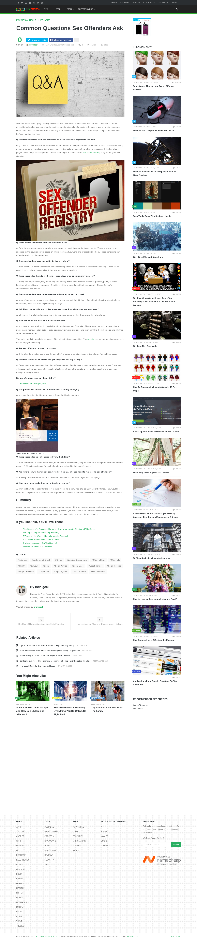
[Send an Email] (30, 3)
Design (20, 846)
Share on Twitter (39, 40)
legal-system (61, 571)
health (22, 566)
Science (77, 846)
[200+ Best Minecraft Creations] (157, 236)
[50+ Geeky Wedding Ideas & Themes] (157, 452)
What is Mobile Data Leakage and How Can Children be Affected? (32, 711)
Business (49, 827)
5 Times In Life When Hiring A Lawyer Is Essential (45, 536)
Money (19, 907)
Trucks (20, 926)
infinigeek (33, 45)
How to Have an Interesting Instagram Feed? (155, 599)
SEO (46, 865)
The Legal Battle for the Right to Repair (37, 666)
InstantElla (138, 708)
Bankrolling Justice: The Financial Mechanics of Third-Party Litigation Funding (55, 661)
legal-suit (44, 571)
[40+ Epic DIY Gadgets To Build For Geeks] (157, 110)
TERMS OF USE (132, 936)
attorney (23, 560)
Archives (124, 3)
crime (59, 560)
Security (49, 860)
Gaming (20, 879)
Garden (20, 883)
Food (19, 874)
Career (20, 836)
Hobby (19, 898)
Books (104, 832)
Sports (104, 846)
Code (75, 832)
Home (47, 846)
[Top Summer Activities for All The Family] (107, 691)
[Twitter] (22, 3)
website (90, 339)
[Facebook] (19, 3)
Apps (18, 827)
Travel (20, 921)
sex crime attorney (91, 152)
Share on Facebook (63, 40)
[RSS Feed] (34, 3)
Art (102, 827)
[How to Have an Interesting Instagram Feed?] (157, 578)
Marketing (50, 850)
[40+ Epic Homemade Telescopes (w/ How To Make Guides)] (157, 151)
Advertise (163, 3)
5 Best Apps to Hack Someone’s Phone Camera (156, 431)
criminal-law (99, 560)
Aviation (20, 832)
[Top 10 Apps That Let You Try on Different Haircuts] (157, 65)
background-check (41, 560)
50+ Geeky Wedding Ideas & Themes (151, 473)
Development (51, 832)
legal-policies (114, 566)
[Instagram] (42, 3)
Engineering (79, 841)
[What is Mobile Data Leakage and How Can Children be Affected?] (32, 691)
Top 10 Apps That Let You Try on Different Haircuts (153, 88)
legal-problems (26, 571)
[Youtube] (26, 3)
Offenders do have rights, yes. (32, 384)
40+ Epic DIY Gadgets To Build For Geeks (153, 130)
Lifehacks (44, 20)
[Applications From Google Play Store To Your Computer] (157, 660)
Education (22, 20)
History (20, 893)
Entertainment (85, 9)
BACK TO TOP (175, 936)
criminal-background (77, 560)
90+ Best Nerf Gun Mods (145, 346)
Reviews (48, 855)
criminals (115, 560)
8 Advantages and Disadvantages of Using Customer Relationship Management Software (155, 515)
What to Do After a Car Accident (37, 547)
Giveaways (50, 841)
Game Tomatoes (140, 705)
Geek (58, 9)
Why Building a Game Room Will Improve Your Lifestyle (44, 656)
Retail (19, 916)
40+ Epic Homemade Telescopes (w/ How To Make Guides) (154, 173)
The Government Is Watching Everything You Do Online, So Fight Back (70, 711)
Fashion (20, 869)
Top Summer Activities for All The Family (107, 709)
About (114, 3)
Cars (18, 841)
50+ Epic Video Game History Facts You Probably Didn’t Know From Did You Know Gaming (154, 301)
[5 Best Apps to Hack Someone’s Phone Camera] (157, 411)
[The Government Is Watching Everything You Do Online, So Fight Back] (70, 691)
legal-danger (96, 566)
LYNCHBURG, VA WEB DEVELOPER (47, 936)
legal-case (78, 566)
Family (19, 865)
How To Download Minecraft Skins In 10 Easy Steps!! (155, 389)
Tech (46, 9)
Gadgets (49, 836)
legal (46, 566)
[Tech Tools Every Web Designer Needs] (157, 195)
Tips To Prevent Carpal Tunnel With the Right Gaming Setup (46, 645)
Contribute (149, 3)
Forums (136, 3)
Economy (21, 855)
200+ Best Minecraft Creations (148, 257)
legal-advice (61, 566)
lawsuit (34, 566)
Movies (104, 836)
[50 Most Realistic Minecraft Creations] (157, 537)
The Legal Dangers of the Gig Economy (41, 532)
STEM (69, 9)
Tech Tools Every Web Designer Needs (152, 216)
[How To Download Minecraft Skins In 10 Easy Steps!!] (157, 366)
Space (76, 850)
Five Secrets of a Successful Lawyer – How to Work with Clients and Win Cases (59, 529)
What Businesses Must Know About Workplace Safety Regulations (49, 650)
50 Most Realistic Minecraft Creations (151, 558)
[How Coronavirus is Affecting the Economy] (157, 619)
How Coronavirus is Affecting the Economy (154, 640)
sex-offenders (98, 571)
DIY (17, 850)
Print (19, 912)
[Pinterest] (38, 3)
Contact (175, 3)
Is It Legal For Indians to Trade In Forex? (41, 539)
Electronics (23, 860)
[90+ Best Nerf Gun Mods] (157, 325)
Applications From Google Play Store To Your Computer (155, 683)
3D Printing (78, 827)
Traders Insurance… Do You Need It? (40, 543)
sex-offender (80, 571)
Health (33, 20)
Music (104, 841)
